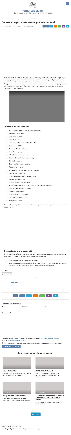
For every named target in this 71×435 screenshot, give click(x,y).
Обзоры (30, 26)
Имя (3, 307)
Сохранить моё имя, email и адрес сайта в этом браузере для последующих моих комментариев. (33, 343)
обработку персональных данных (48, 338)
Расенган (14, 283)
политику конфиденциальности (17, 340)
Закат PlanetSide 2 (10, 370)
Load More (35, 414)
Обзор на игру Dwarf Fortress (14, 396)
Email (24, 307)
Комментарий (6, 313)
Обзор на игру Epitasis (44, 370)
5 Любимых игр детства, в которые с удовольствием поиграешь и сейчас (50, 397)
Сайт (44, 307)
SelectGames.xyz (33, 10)
